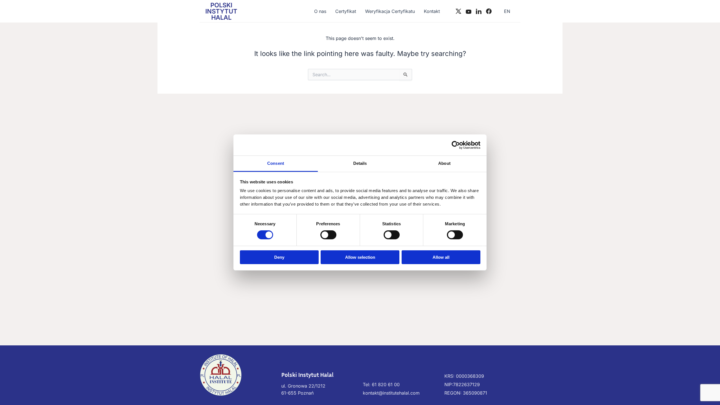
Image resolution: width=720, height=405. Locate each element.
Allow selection (360, 257)
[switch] (328, 234)
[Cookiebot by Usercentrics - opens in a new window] (455, 145)
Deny (279, 257)
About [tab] (444, 163)
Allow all (441, 257)
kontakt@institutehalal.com (391, 393)
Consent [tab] (275, 163)
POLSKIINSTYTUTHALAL (221, 11)
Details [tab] (360, 163)
